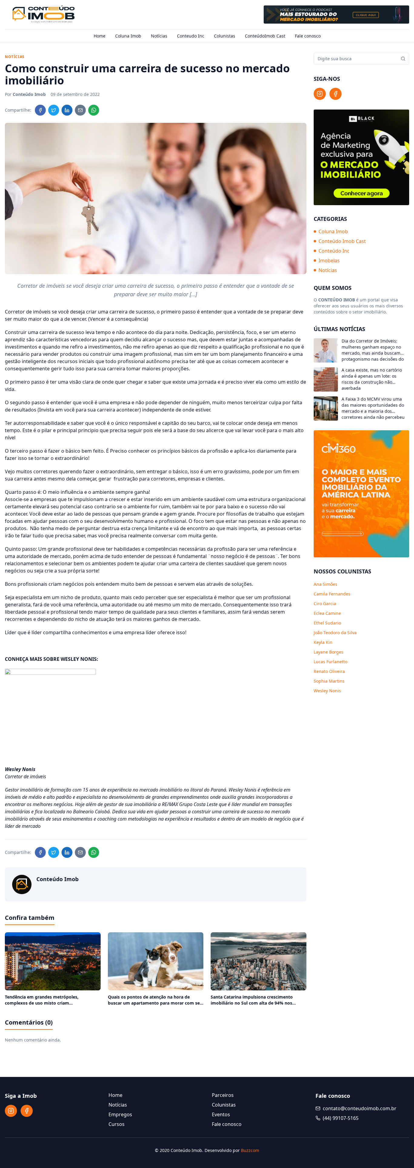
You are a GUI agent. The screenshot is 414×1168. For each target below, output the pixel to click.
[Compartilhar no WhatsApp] (93, 110)
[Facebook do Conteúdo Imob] (335, 94)
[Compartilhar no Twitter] (53, 110)
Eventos (221, 1114)
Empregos (120, 1114)
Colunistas (224, 36)
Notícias (159, 36)
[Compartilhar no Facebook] (40, 110)
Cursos (117, 1124)
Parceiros (223, 1095)
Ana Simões (325, 584)
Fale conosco (308, 36)
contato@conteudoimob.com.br (359, 1108)
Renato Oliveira (329, 671)
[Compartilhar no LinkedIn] (67, 110)
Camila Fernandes (332, 594)
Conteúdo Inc (334, 251)
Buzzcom (250, 1150)
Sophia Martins (329, 681)
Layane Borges (328, 652)
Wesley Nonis (327, 691)
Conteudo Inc (190, 36)
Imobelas (329, 261)
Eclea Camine (327, 613)
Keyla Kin (323, 642)
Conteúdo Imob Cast (342, 241)
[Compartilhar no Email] (80, 110)
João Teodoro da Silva (335, 632)
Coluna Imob (128, 36)
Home (99, 36)
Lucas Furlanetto (330, 661)
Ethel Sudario (327, 623)
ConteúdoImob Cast (265, 36)
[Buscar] (403, 58)
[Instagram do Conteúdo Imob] (320, 94)
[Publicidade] (336, 14)
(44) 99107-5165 (341, 1118)
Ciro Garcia (325, 603)
